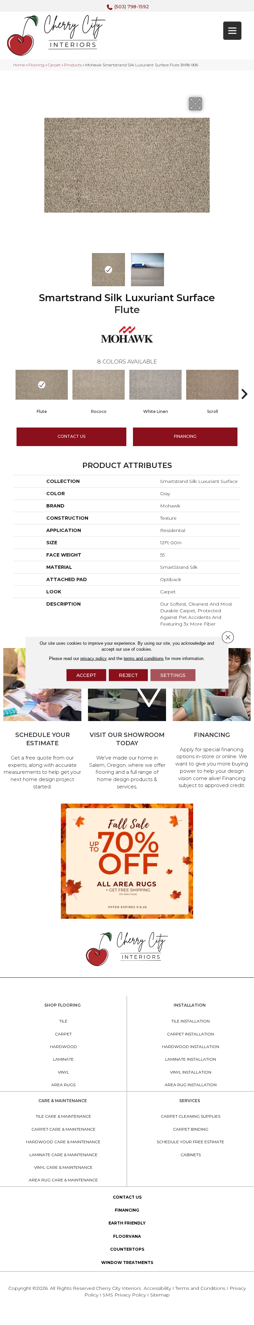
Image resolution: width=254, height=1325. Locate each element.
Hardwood (63, 1046)
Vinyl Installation (190, 1072)
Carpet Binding (190, 1129)
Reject (128, 675)
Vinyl (63, 1072)
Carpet (54, 64)
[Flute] (41, 384)
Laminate (63, 1059)
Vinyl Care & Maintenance (63, 1167)
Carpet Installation (190, 1033)
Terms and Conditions (200, 1288)
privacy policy (93, 658)
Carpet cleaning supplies (190, 1116)
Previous (47, 266)
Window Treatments (127, 1262)
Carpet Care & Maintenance (63, 1129)
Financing (127, 1210)
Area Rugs (63, 1084)
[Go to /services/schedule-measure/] (42, 720)
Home (19, 64)
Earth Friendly (127, 1223)
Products (73, 64)
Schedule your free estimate (190, 1141)
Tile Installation (190, 1021)
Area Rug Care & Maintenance (63, 1179)
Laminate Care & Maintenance (63, 1154)
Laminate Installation (190, 1059)
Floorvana (127, 1236)
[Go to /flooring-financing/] (212, 719)
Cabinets (191, 1154)
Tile (63, 1021)
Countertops (127, 1249)
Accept (86, 675)
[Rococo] (98, 384)
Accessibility (157, 1288)
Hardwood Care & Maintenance (63, 1141)
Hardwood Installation (190, 1046)
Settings (173, 675)
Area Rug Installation (191, 1084)
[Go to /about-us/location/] (127, 720)
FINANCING (185, 436)
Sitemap (160, 1295)
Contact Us (71, 436)
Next (206, 266)
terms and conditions (144, 658)
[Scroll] (212, 384)
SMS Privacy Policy (125, 1295)
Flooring (36, 64)
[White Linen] (155, 384)
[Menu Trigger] (232, 31)
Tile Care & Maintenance (63, 1116)
